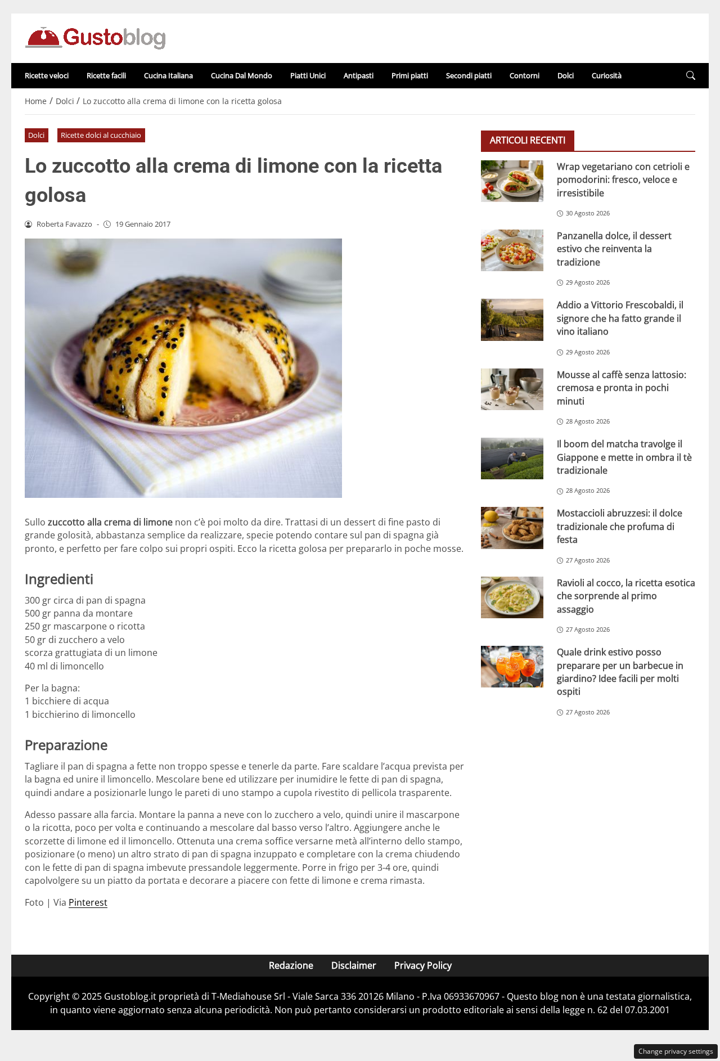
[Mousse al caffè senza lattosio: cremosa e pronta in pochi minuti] (512, 389)
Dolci (565, 75)
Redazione (291, 965)
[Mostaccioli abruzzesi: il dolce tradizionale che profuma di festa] (512, 528)
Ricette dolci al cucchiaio (101, 135)
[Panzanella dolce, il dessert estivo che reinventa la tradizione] (512, 250)
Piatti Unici (308, 75)
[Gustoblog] (95, 37)
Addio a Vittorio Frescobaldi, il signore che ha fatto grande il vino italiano (620, 318)
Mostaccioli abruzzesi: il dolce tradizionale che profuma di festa (619, 526)
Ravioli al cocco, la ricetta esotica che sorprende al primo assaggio (626, 596)
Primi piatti (410, 75)
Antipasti (359, 75)
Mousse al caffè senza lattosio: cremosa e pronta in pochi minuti (621, 387)
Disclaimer (353, 965)
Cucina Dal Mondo (241, 75)
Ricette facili (106, 75)
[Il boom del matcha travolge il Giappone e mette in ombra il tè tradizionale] (512, 458)
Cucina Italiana (168, 75)
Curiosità (607, 75)
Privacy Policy (423, 965)
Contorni (524, 75)
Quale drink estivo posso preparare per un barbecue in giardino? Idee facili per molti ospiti (620, 672)
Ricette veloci (47, 75)
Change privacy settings (675, 1051)
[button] (690, 75)
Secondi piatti (469, 75)
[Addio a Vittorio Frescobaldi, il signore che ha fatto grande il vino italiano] (512, 319)
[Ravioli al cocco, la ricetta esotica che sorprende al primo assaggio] (512, 597)
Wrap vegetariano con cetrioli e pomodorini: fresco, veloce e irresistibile (623, 179)
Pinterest (88, 902)
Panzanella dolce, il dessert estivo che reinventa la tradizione (614, 249)
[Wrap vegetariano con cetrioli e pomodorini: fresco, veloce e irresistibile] (512, 181)
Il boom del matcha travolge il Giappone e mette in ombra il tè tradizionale (624, 457)
